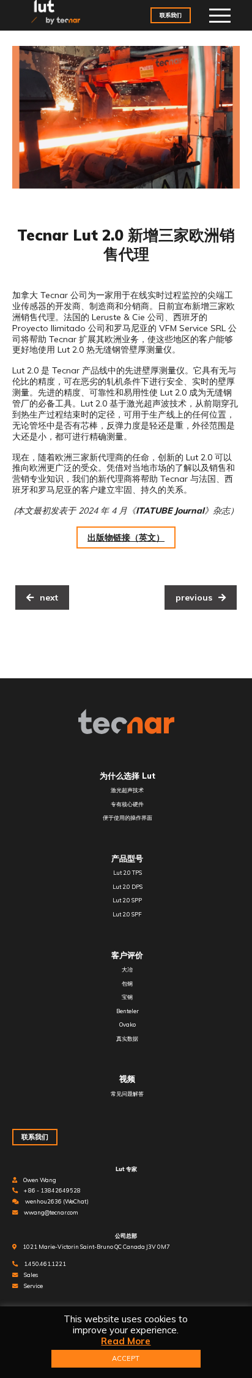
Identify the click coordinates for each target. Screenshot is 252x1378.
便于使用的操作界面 (127, 817)
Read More (125, 1341)
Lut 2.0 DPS (128, 886)
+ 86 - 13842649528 (52, 1190)
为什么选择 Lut (127, 776)
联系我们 (171, 15)
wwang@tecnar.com (51, 1212)
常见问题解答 (127, 1093)
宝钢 (127, 997)
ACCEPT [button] (125, 1358)
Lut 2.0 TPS (127, 872)
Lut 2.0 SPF (127, 914)
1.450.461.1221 (45, 1263)
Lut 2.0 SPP (127, 900)
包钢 (127, 983)
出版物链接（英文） (126, 537)
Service (33, 1286)
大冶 (127, 969)
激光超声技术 (127, 790)
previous (194, 597)
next (49, 597)
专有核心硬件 (127, 804)
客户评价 (127, 955)
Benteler (127, 1011)
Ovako (127, 1024)
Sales (31, 1274)
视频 (127, 1079)
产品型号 (127, 858)
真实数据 (127, 1038)
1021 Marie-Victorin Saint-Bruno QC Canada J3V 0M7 (96, 1246)
